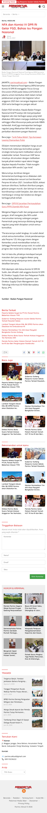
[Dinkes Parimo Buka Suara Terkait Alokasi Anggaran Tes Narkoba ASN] (12, 421)
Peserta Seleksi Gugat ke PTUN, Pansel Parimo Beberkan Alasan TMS (20, 314)
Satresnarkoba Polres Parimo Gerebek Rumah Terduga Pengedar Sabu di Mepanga (12, 630)
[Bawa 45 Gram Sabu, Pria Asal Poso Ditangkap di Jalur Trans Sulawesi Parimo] (34, 598)
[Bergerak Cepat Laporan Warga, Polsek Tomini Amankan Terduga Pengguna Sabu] (13, 643)
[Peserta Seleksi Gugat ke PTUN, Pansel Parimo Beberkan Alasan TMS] (12, 371)
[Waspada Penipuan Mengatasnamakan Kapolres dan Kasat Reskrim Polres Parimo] (34, 621)
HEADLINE (11, 21)
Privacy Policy (23, 803)
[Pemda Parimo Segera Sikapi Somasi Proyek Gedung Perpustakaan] (13, 598)
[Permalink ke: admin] (4, 37)
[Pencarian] (43, 6)
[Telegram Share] (38, 352)
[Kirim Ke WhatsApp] (43, 352)
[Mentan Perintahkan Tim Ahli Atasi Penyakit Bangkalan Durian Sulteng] (35, 398)
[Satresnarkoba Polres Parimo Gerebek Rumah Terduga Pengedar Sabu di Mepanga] (13, 621)
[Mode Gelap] (39, 6)
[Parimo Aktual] (18, 6)
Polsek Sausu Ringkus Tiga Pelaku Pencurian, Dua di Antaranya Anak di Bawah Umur (34, 656)
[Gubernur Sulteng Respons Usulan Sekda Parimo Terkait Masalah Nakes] (35, 368)
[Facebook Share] (24, 352)
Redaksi (16, 798)
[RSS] (24, 791)
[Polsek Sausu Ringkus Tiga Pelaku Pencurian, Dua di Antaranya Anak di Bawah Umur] (34, 645)
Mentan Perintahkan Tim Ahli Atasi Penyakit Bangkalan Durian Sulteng (19, 331)
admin (9, 36)
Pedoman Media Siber (18, 801)
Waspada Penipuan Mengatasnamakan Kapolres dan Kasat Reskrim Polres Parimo (34, 630)
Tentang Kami (27, 798)
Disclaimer (33, 801)
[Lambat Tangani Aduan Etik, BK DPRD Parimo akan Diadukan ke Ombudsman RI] (12, 397)
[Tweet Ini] (29, 352)
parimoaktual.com (18, 82)
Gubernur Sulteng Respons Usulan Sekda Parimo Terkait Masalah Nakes (21, 320)
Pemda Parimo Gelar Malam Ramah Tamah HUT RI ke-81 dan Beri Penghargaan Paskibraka (23, 342)
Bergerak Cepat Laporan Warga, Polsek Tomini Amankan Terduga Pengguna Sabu (11, 653)
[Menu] (3, 6)
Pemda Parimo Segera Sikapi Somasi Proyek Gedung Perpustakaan (13, 608)
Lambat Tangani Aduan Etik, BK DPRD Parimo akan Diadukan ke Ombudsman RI (22, 325)
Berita (4, 21)
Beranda (6, 798)
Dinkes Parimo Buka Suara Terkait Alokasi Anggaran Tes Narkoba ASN (23, 336)
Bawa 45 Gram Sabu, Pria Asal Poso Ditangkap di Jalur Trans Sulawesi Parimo (34, 608)
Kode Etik (40, 798)
